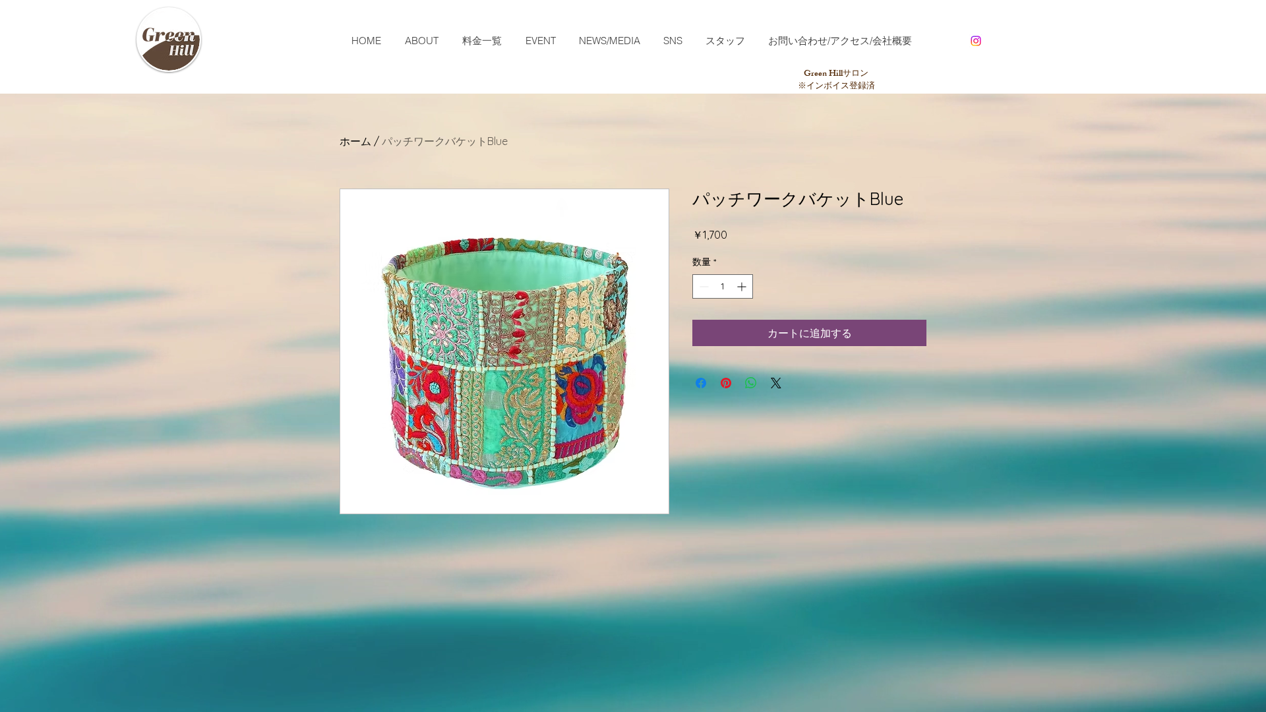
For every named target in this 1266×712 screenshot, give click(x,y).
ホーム (355, 141)
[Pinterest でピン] (726, 383)
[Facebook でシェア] (701, 383)
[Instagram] (975, 40)
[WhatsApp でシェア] (751, 383)
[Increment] (743, 286)
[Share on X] (776, 383)
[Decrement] (702, 286)
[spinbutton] (723, 286)
